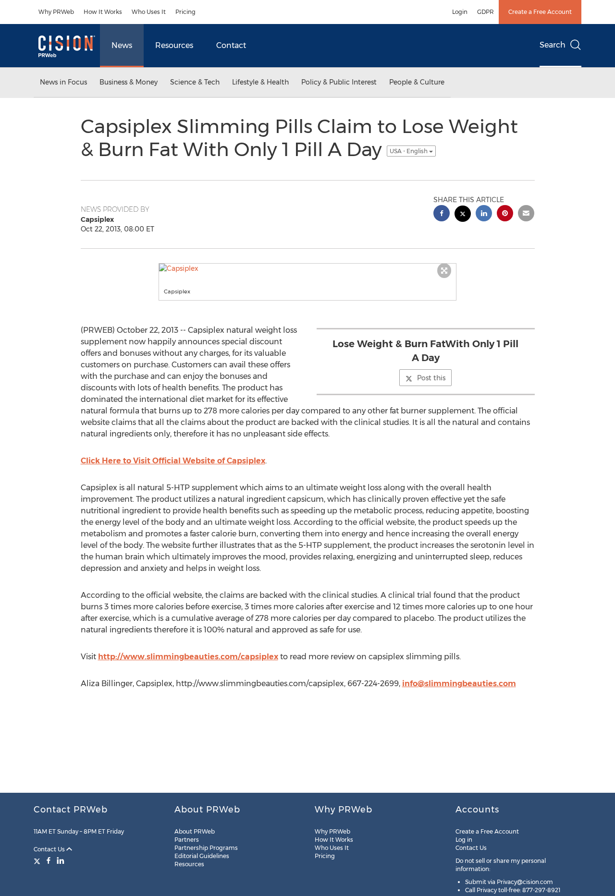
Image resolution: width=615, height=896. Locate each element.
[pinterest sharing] (505, 214)
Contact (231, 45)
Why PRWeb (56, 11)
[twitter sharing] (463, 215)
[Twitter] (38, 860)
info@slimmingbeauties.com (459, 683)
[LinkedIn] (60, 860)
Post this (431, 378)
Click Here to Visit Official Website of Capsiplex (173, 460)
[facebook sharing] (441, 214)
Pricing (185, 11)
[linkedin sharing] (484, 214)
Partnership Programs (206, 847)
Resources (174, 45)
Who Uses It (149, 11)
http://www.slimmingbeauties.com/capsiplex (188, 656)
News (121, 45)
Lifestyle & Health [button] (260, 82)
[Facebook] (48, 860)
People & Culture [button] (416, 82)
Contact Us (50, 849)
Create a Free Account (540, 11)
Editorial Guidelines (201, 856)
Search (553, 44)
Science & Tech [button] (195, 82)
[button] (307, 268)
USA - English (409, 151)
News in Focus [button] (63, 82)
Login (459, 11)
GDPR (485, 11)
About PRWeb (194, 831)
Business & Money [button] (128, 82)
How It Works (103, 11)
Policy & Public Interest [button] (339, 82)
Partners (186, 839)
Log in (463, 839)
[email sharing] (526, 214)
